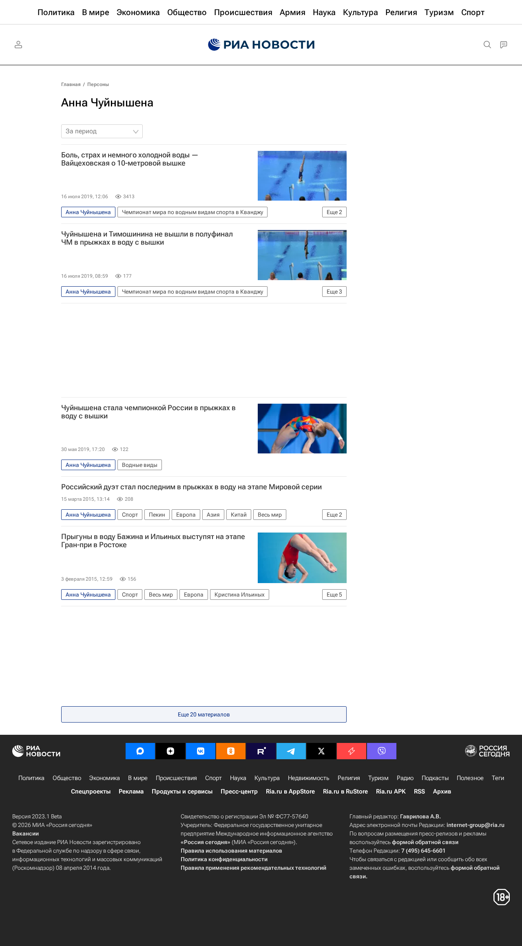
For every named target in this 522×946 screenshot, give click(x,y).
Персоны (98, 84)
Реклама (131, 791)
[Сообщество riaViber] (381, 751)
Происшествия (176, 778)
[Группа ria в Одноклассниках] (231, 751)
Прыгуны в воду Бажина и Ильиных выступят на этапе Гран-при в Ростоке (153, 541)
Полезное (470, 778)
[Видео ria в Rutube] (261, 751)
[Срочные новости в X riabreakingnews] (351, 751)
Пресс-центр (239, 791)
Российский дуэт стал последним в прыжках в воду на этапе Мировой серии (191, 487)
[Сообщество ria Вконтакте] (200, 751)
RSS (419, 791)
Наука (238, 778)
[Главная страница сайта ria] (261, 44)
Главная (71, 84)
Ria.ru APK (391, 791)
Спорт (213, 778)
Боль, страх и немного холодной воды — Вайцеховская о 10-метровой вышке (130, 159)
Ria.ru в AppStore (290, 791)
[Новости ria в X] (321, 751)
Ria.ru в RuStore (345, 791)
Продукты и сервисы (182, 791)
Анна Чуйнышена (107, 102)
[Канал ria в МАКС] (140, 751)
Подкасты (435, 778)
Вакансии (25, 833)
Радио (405, 778)
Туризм (378, 778)
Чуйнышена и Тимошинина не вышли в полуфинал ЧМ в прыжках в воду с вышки (147, 238)
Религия (349, 778)
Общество (67, 778)
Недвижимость (309, 778)
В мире (138, 778)
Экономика (104, 778)
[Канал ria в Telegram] (291, 751)
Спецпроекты (91, 791)
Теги (498, 778)
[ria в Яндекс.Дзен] (170, 751)
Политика (31, 778)
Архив (442, 791)
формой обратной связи (425, 842)
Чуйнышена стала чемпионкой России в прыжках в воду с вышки (148, 412)
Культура (267, 778)
